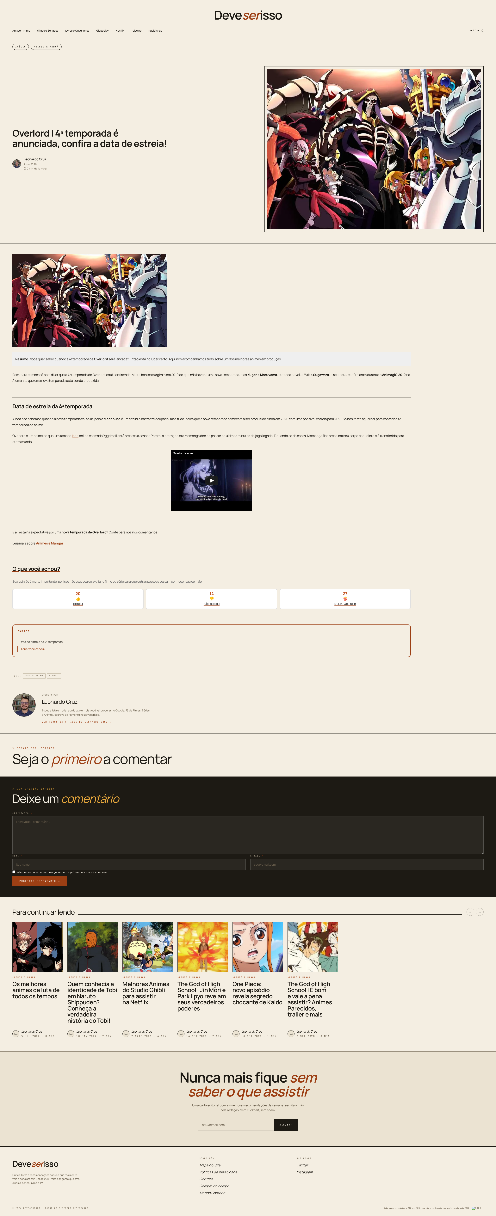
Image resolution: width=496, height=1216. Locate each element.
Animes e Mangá (46, 46)
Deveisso (248, 15)
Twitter (302, 1165)
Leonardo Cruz (35, 159)
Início (20, 46)
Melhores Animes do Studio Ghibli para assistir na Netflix (145, 993)
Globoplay (102, 30)
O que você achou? (32, 649)
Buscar (474, 30)
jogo (75, 435)
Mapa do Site (209, 1165)
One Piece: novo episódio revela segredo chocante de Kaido (257, 993)
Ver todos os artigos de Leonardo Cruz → (76, 722)
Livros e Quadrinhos (77, 30)
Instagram (305, 1172)
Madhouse (54, 676)
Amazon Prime (21, 30)
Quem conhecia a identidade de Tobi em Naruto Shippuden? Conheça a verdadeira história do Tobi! (92, 1002)
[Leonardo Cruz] (16, 163)
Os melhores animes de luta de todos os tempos (36, 990)
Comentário (22, 813)
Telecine (136, 30)
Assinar (286, 1124)
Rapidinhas (155, 30)
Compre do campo (214, 1185)
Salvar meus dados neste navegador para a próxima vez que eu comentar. (62, 872)
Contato (206, 1178)
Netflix (120, 30)
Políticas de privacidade (218, 1172)
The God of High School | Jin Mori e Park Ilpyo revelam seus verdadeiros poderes (201, 996)
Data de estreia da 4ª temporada (41, 642)
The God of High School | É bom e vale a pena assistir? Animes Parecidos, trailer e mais (310, 999)
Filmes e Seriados (47, 30)
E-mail (257, 856)
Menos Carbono (212, 1192)
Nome (17, 856)
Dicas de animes (34, 676)
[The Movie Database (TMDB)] (478, 1208)
